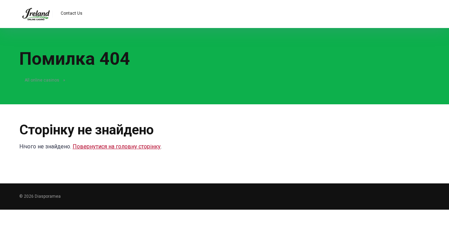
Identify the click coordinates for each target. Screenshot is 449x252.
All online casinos (42, 80)
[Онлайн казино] (36, 11)
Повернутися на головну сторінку (117, 146)
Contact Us (71, 13)
